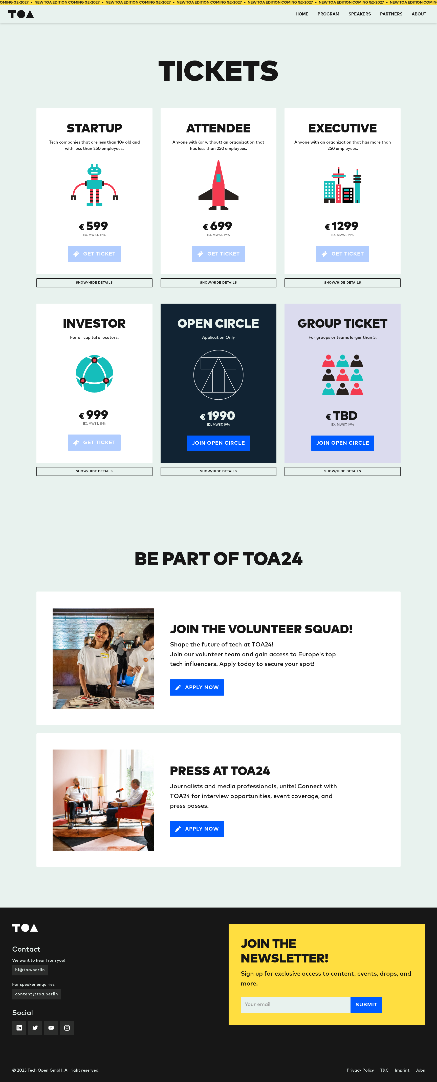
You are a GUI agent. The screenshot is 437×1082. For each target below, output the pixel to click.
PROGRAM (328, 14)
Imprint (402, 1070)
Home (302, 14)
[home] (21, 14)
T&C (384, 1070)
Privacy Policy (360, 1070)
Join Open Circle (218, 443)
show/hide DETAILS (94, 282)
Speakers (359, 14)
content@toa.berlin (36, 994)
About (419, 14)
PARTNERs (391, 14)
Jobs (420, 1070)
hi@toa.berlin (30, 970)
